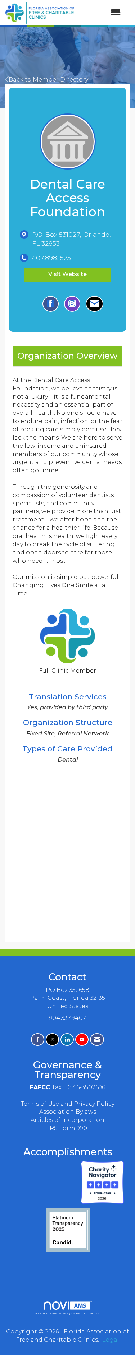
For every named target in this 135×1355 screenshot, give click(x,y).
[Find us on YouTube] (82, 1039)
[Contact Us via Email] (97, 1039)
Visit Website (67, 274)
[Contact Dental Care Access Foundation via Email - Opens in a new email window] (94, 304)
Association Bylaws (67, 1111)
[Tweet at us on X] (52, 1039)
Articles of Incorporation (67, 1120)
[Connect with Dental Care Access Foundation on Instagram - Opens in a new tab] (72, 304)
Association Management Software (67, 1313)
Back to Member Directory (48, 79)
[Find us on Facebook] (37, 1039)
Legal (110, 1339)
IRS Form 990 (67, 1128)
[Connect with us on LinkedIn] (67, 1039)
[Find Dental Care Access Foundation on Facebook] (50, 304)
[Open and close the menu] (101, 12)
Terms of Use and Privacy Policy (67, 1103)
